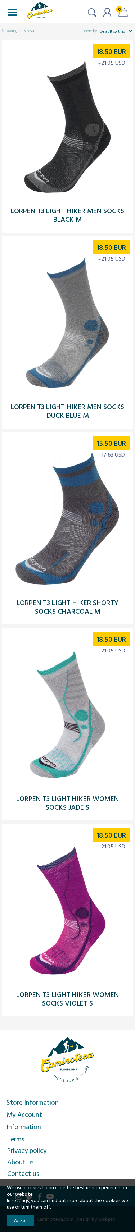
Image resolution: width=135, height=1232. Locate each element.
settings (20, 1200)
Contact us (23, 1173)
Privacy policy (26, 1150)
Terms (15, 1139)
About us (20, 1162)
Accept (20, 1220)
